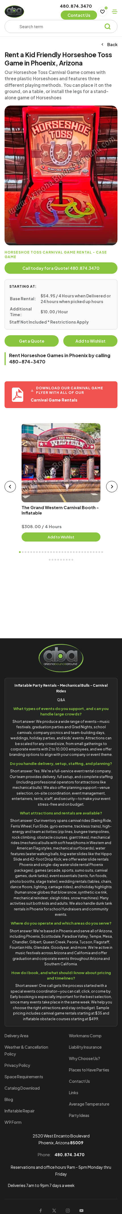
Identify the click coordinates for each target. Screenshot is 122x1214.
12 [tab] (51, 552)
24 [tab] (85, 552)
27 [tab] (93, 552)
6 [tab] (34, 552)
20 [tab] (74, 552)
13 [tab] (54, 552)
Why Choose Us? (84, 1058)
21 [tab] (76, 552)
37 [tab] (67, 560)
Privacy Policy (17, 1065)
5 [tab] (31, 552)
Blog (9, 1099)
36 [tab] (64, 560)
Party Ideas (79, 1115)
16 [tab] (62, 552)
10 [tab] (45, 552)
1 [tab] (20, 552)
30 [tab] (102, 552)
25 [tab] (88, 552)
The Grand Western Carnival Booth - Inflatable (60, 510)
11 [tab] (48, 552)
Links (73, 1092)
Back (112, 44)
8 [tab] (40, 552)
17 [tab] (65, 552)
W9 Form (13, 1122)
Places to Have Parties (89, 1069)
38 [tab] (69, 560)
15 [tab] (59, 552)
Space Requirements (24, 1076)
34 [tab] (58, 560)
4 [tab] (28, 552)
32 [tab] (52, 560)
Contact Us (79, 1081)
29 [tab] (99, 552)
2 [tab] (23, 552)
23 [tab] (82, 552)
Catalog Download (22, 1087)
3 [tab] (25, 552)
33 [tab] (55, 560)
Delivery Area (16, 1035)
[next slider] (111, 486)
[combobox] (58, 26)
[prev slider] (10, 486)
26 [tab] (91, 552)
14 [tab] (57, 552)
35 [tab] (61, 560)
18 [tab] (68, 552)
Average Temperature (89, 1103)
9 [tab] (42, 552)
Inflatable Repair (20, 1110)
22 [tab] (79, 552)
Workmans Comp (85, 1035)
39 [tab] (72, 560)
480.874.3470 (76, 5)
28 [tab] (96, 552)
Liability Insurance (85, 1047)
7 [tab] (37, 552)
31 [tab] (50, 560)
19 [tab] (71, 552)
